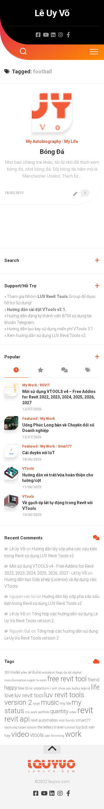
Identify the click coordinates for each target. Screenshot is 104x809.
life (95, 687)
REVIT (45, 385)
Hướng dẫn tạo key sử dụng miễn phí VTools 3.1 (50, 329)
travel (59, 727)
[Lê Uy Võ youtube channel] (45, 34)
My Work (29, 385)
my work (31, 712)
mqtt (36, 704)
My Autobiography (43, 141)
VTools (28, 469)
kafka (76, 688)
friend (93, 680)
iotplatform (41, 688)
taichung (10, 727)
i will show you (60, 688)
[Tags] (88, 370)
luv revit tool (28, 695)
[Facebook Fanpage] (68, 34)
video (20, 734)
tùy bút (82, 727)
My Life (71, 141)
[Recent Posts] (16, 370)
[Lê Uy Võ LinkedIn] (53, 34)
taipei (22, 727)
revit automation (44, 720)
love (9, 695)
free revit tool (67, 679)
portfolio (43, 712)
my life (65, 703)
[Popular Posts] (40, 370)
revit (85, 710)
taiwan (32, 727)
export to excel (37, 680)
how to (23, 688)
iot (31, 688)
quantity (59, 711)
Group (59, 296)
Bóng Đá (52, 151)
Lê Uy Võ (52, 13)
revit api (17, 719)
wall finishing (54, 736)
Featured (29, 419)
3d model (12, 672)
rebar (73, 712)
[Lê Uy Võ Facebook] (38, 34)
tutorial (69, 727)
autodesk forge (52, 672)
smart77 (83, 720)
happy (10, 688)
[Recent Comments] (64, 370)
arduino (34, 672)
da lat (68, 672)
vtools (37, 735)
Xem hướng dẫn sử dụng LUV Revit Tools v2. (46, 335)
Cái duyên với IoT (38, 452)
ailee (24, 672)
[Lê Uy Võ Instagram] (60, 34)
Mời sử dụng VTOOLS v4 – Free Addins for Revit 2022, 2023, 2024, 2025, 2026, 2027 (59, 397)
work (73, 734)
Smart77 (65, 446)
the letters (45, 727)
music (50, 702)
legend (85, 688)
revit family (67, 720)
